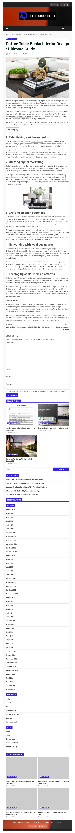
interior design (53, 166)
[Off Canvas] (7, 28)
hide (16, 130)
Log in (8, 735)
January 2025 (11, 582)
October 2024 (11, 590)
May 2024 (9, 609)
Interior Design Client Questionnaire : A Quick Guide (53, 327)
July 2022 (9, 678)
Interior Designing (11, 38)
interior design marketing (21, 116)
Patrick (11, 54)
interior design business (54, 125)
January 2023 (11, 655)
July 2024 (9, 601)
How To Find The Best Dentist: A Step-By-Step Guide (25, 483)
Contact (59, 822)
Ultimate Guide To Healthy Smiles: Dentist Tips (23, 491)
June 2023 (9, 636)
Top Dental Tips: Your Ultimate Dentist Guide (22, 495)
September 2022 (12, 670)
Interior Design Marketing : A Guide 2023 (22, 326)
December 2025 (11, 540)
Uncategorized (11, 722)
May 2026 (9, 521)
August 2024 (10, 598)
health (8, 707)
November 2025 (11, 544)
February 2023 (11, 651)
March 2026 (10, 529)
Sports (47, 822)
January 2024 (11, 624)
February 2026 (11, 533)
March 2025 (10, 575)
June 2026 (9, 517)
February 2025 (11, 579)
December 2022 (11, 659)
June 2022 (9, 682)
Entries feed (10, 739)
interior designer (37, 141)
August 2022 (10, 674)
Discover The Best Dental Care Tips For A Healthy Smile (26, 487)
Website (9, 384)
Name (8, 369)
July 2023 (9, 632)
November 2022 (11, 663)
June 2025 (9, 563)
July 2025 (9, 559)
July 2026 (9, 513)
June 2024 (9, 605)
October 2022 (11, 667)
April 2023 (9, 644)
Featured (9, 703)
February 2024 (11, 621)
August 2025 (10, 556)
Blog (52, 822)
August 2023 (10, 628)
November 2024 (11, 586)
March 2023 (10, 647)
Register (9, 731)
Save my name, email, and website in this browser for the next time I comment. (36, 391)
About (20, 822)
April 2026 (9, 525)
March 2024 (10, 617)
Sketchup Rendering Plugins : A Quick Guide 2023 (21, 446)
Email (8, 376)
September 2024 (12, 594)
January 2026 (11, 536)
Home (14, 822)
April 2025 (9, 571)
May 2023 (9, 640)
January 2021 (11, 690)
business (9, 699)
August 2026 (10, 510)
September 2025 (12, 552)
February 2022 (11, 686)
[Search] (66, 29)
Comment (10, 343)
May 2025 (9, 567)
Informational (11, 710)
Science (9, 718)
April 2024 (9, 613)
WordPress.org (11, 747)
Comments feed (12, 743)
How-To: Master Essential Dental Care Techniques (24, 479)
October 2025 (11, 548)
